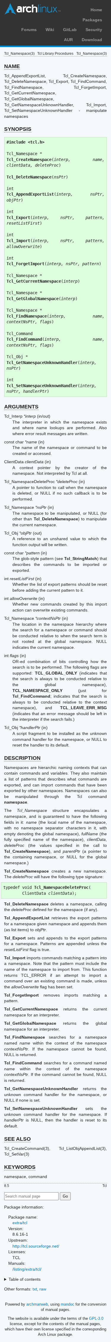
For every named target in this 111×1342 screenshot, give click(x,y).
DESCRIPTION (22, 758)
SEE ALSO (17, 1139)
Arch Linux (32, 9)
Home (96, 9)
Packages (92, 19)
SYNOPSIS (17, 129)
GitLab (70, 29)
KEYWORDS (20, 1167)
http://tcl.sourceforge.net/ (35, 1246)
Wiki (50, 29)
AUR (68, 39)
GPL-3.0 (96, 1318)
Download (92, 39)
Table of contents (25, 1279)
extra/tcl (19, 1222)
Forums (29, 29)
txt (35, 1289)
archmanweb (37, 1304)
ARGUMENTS (21, 407)
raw (42, 1289)
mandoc (67, 1304)
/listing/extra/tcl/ (26, 1269)
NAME (12, 66)
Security (94, 29)
